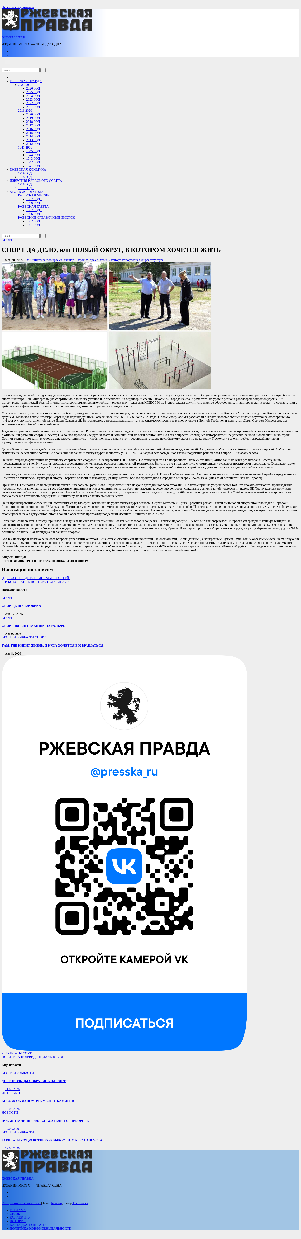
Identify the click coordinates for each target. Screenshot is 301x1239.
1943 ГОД (33, 158)
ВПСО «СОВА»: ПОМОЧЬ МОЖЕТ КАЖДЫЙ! (38, 1101)
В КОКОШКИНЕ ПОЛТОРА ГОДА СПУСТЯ (37, 582)
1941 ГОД (33, 166)
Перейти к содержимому (19, 7)
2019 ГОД (33, 118)
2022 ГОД (33, 103)
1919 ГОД (25, 173)
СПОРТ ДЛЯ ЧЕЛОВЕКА (21, 606)
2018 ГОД (33, 121)
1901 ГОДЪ (34, 225)
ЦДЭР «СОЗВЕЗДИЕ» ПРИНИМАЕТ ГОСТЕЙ (36, 578)
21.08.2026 (12, 1089)
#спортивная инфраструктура (143, 260)
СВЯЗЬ (15, 1213)
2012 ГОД (33, 143)
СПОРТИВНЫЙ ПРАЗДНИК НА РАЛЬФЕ (33, 625)
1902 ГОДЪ (34, 221)
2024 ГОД (33, 96)
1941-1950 (25, 147)
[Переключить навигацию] (7, 62)
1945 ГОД (33, 151)
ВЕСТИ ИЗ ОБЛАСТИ (18, 637)
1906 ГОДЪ (34, 202)
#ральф (83, 260)
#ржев (94, 260)
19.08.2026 (12, 1109)
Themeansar (80, 1203)
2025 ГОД (33, 92)
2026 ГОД (33, 88)
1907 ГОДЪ (34, 199)
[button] (3, 66)
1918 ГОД (25, 177)
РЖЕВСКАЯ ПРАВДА (14, 37)
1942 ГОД (33, 162)
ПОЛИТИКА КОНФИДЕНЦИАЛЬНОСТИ (32, 1057)
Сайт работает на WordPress (21, 1203)
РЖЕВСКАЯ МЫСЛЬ (33, 195)
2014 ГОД (33, 136)
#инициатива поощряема (44, 260)
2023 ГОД (33, 99)
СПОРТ (7, 240)
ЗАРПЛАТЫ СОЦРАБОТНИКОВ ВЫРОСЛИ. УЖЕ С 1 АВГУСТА (52, 1140)
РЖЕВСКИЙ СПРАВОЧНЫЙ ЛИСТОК (46, 217)
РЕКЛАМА (18, 1210)
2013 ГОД (33, 140)
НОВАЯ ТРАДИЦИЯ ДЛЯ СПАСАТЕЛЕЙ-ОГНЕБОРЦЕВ (45, 1120)
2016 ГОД (33, 129)
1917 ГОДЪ (26, 188)
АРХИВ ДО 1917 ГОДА (27, 191)
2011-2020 (25, 110)
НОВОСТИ (10, 1112)
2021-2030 (25, 84)
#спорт (116, 260)
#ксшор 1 (70, 260)
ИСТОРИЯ (18, 1221)
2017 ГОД (33, 125)
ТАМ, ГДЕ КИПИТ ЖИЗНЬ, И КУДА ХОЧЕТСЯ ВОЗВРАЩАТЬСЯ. (53, 645)
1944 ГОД (33, 155)
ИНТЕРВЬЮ (11, 1093)
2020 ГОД (33, 114)
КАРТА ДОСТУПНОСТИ (28, 1225)
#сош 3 (105, 260)
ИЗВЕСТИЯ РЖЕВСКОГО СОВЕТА (36, 180)
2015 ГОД (33, 132)
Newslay (56, 1203)
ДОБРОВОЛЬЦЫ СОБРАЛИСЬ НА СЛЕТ (34, 1081)
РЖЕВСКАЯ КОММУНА (28, 169)
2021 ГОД (33, 107)
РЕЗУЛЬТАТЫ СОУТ (17, 1053)
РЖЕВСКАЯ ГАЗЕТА (33, 206)
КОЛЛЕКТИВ (20, 1217)
